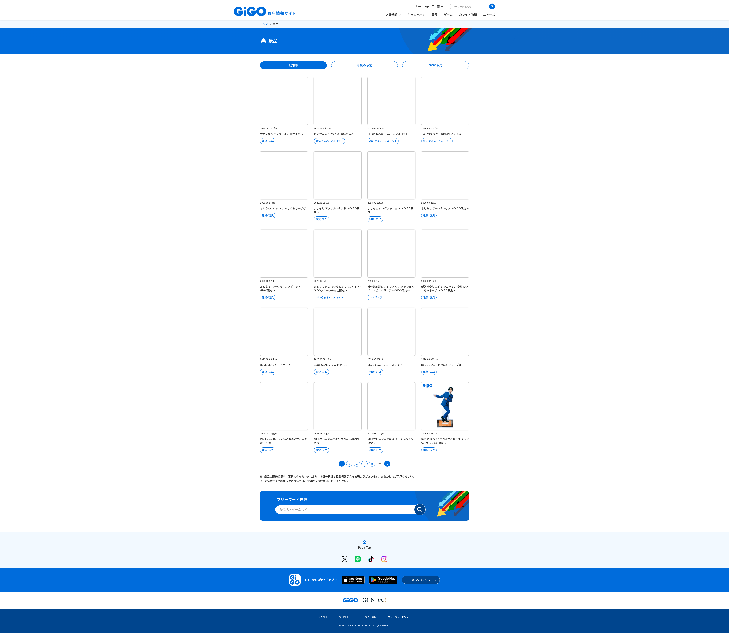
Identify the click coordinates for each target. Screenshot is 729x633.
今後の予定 (364, 65)
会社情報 (322, 617)
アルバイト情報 (368, 617)
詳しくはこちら (421, 579)
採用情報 (343, 617)
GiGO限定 (436, 65)
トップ (264, 23)
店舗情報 (391, 15)
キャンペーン (416, 15)
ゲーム (448, 15)
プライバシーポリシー (399, 617)
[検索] (492, 6)
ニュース (489, 15)
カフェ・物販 (468, 15)
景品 (435, 15)
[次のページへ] (387, 464)
